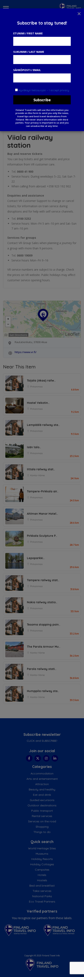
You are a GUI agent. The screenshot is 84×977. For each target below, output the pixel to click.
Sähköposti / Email (27, 70)
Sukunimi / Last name (28, 52)
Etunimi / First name (28, 33)
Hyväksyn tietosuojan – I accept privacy (43, 90)
